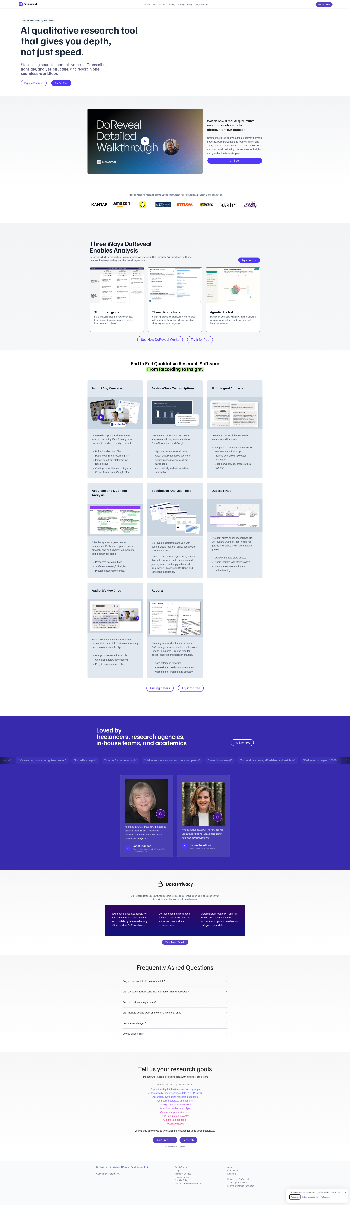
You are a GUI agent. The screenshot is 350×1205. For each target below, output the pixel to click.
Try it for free (200, 339)
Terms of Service (183, 1174)
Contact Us (232, 1170)
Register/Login (202, 4)
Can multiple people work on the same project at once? (175, 1012)
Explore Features (33, 83)
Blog (177, 1170)
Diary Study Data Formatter (240, 1186)
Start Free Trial (165, 1140)
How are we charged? (175, 1023)
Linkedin (231, 1174)
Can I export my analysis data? (175, 1002)
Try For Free (61, 83)
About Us (231, 1167)
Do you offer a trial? (175, 1033)
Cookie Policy (182, 1180)
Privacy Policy (182, 1177)
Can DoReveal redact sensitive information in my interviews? (175, 991)
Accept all (295, 1197)
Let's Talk (188, 1140)
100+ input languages (237, 447)
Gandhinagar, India (140, 1167)
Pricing (172, 4)
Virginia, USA (119, 1167)
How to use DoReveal (238, 1179)
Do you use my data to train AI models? (175, 981)
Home (147, 4)
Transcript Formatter (237, 1182)
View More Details (175, 942)
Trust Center (181, 1167)
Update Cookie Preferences (188, 1183)
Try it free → (234, 160)
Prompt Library (185, 4)
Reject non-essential (310, 1197)
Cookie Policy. (336, 1192)
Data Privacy (159, 4)
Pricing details (160, 688)
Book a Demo (324, 4)
